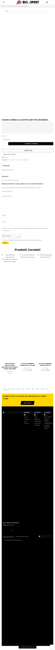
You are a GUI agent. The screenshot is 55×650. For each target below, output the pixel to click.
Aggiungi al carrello (31, 143)
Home (3, 6)
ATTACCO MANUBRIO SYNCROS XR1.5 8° (45, 364)
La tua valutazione (7, 191)
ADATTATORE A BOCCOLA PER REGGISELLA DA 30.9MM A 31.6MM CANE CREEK (10, 366)
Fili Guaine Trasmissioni (21, 6)
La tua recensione (7, 196)
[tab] (6, 165)
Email (4, 221)
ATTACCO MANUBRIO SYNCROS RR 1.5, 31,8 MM (27, 364)
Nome (4, 215)
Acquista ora (28, 150)
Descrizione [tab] (6, 165)
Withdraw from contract (27, 647)
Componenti (10, 6)
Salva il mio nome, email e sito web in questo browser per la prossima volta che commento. (25, 229)
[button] (2, 389)
